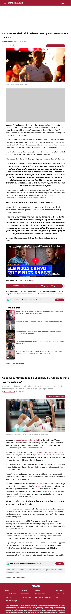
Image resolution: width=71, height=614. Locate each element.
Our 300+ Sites (61, 590)
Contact (38, 590)
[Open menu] (5, 3)
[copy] (17, 45)
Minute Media (14, 605)
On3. (33, 280)
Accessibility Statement (44, 597)
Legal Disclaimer (26, 597)
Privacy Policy (40, 594)
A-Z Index (59, 597)
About (7, 590)
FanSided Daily (10, 594)
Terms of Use (60, 594)
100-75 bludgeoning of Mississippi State (47, 452)
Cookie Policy (10, 597)
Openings (23, 590)
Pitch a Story (24, 594)
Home (8, 363)
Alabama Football (18, 363)
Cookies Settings (11, 601)
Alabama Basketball (18, 577)
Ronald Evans (9, 41)
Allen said (36, 486)
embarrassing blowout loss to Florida (27, 440)
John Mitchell (9, 392)
